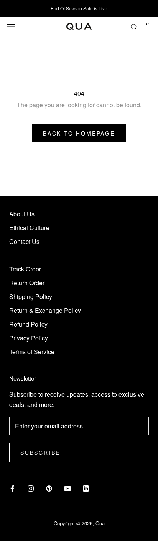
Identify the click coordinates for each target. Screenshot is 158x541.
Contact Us (24, 241)
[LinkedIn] (86, 488)
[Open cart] (148, 26)
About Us (22, 213)
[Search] (134, 26)
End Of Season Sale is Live (79, 8)
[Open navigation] (11, 26)
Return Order (26, 282)
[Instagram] (31, 488)
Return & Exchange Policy (45, 310)
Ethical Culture (29, 227)
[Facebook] (12, 488)
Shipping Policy (30, 296)
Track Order (25, 269)
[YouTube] (67, 488)
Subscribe (40, 452)
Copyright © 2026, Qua (79, 523)
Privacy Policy (28, 337)
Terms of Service (31, 351)
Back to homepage (79, 133)
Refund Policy (28, 324)
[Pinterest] (49, 488)
